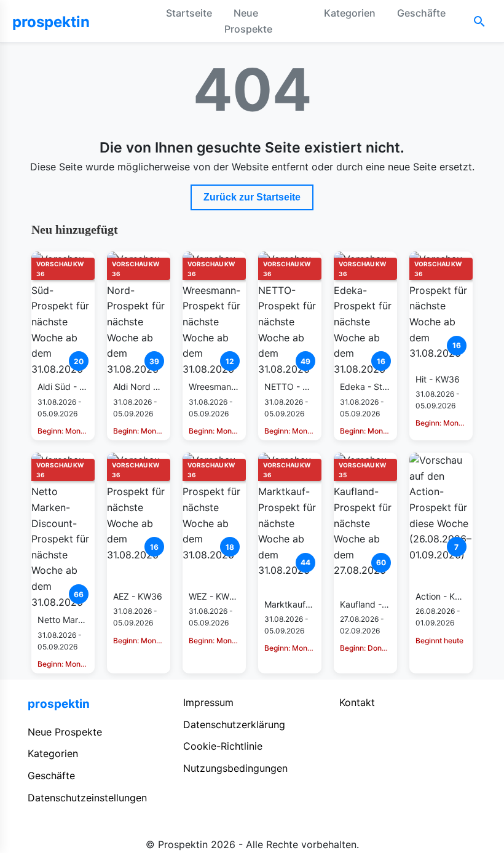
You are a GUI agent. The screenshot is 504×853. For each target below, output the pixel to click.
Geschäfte (421, 13)
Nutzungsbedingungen (235, 768)
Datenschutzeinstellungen (87, 798)
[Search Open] (479, 21)
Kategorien (350, 13)
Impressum (208, 702)
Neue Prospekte (248, 21)
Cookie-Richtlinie (222, 746)
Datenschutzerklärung (234, 724)
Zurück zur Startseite (252, 197)
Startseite (189, 13)
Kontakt (357, 702)
